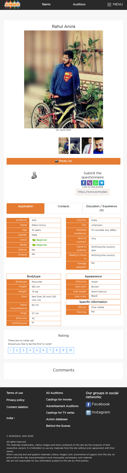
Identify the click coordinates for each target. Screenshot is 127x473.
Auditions (79, 4)
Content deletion (17, 407)
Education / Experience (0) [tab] (101, 208)
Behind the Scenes (58, 426)
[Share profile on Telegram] (101, 182)
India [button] (9, 418)
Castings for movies (59, 399)
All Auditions (54, 393)
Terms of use (14, 393)
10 (70, 350)
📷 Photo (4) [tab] (63, 161)
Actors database (56, 419)
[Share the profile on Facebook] (83, 182)
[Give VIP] (34, 175)
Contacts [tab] (63, 206)
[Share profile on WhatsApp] (95, 182)
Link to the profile (92, 187)
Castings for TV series (60, 413)
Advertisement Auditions (62, 406)
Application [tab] (25, 206)
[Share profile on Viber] (89, 182)
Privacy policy (15, 400)
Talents (46, 4)
